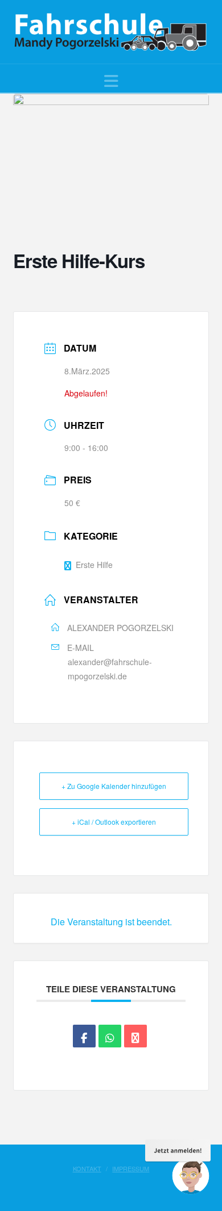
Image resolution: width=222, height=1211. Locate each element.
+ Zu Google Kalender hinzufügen (113, 786)
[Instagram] (117, 1186)
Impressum (130, 1168)
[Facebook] (105, 1186)
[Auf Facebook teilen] (84, 1036)
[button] (111, 80)
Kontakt (87, 1168)
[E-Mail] (135, 1036)
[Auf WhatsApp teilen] (109, 1036)
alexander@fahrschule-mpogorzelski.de (110, 669)
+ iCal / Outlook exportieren (114, 821)
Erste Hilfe (94, 564)
